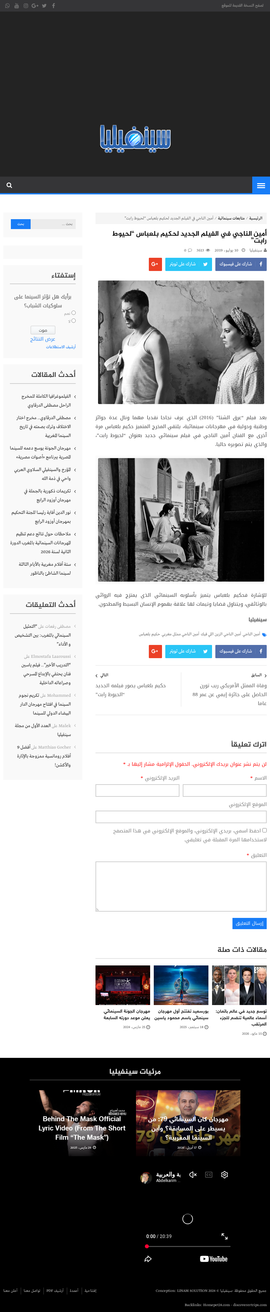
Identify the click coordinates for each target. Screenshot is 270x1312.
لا (69, 321)
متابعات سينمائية (231, 218)
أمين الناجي (251, 634)
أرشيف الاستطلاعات (61, 347)
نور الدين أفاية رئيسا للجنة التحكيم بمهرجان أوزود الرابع (41, 517)
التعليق (257, 855)
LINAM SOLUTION (192, 1291)
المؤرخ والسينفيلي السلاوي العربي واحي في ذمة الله (42, 474)
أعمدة (74, 1291)
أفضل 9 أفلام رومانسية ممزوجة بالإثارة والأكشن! (44, 756)
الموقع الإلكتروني (248, 804)
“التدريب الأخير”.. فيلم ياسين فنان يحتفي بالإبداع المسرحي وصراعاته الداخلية (46, 674)
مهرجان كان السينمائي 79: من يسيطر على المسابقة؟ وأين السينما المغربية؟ (188, 1129)
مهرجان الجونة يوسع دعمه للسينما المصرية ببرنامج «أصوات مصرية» (40, 452)
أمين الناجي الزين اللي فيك (221, 634)
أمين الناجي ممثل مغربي (180, 634)
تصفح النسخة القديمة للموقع (242, 5)
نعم (67, 314)
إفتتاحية (90, 1291)
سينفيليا (256, 250)
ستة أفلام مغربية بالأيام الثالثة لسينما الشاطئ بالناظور (45, 568)
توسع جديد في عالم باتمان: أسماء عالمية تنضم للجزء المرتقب (241, 1018)
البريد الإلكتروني (160, 778)
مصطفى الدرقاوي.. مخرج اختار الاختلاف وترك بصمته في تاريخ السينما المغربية (43, 427)
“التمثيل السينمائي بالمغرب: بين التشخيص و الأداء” (43, 635)
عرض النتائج (42, 339)
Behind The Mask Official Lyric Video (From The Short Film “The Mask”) (82, 1129)
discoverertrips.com (250, 1305)
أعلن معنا (10, 1291)
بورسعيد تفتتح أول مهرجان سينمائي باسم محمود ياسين (181, 1015)
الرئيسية (255, 218)
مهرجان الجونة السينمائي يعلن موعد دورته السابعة (126, 1015)
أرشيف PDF (55, 1291)
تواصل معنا (32, 1291)
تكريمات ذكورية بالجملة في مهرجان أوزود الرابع (47, 495)
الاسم (258, 778)
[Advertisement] (135, 69)
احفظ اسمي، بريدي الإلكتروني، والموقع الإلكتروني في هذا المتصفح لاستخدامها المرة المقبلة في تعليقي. (190, 835)
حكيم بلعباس (149, 634)
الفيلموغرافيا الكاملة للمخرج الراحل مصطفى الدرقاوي (46, 400)
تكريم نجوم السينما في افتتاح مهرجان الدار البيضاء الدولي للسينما (45, 704)
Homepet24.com (216, 1305)
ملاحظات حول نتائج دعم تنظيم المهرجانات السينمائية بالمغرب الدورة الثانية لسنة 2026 (40, 543)
